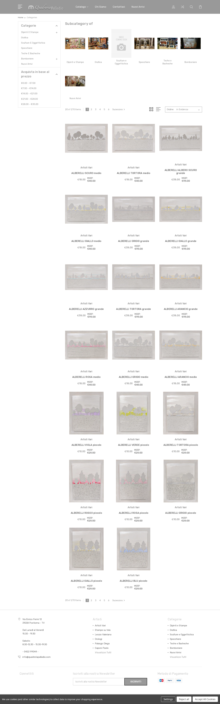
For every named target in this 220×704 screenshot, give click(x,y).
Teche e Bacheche (30, 53)
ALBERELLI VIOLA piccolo (86, 445)
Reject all (184, 699)
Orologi (98, 639)
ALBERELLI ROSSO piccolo (86, 512)
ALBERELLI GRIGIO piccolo (180, 512)
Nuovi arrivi (138, 6)
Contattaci (119, 6)
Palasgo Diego (102, 643)
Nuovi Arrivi (26, 64)
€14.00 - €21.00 (29, 93)
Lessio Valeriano (103, 634)
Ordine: (170, 109)
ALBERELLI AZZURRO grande (86, 309)
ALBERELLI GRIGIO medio (133, 377)
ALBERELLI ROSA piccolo (133, 512)
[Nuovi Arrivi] (75, 81)
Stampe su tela (102, 630)
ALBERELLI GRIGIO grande (133, 241)
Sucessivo (117, 109)
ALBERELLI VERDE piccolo (133, 445)
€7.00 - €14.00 (28, 88)
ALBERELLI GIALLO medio (86, 241)
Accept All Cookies (205, 699)
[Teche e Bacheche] (167, 43)
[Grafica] (98, 43)
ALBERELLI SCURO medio (86, 173)
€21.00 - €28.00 (29, 99)
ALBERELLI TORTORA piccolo (180, 445)
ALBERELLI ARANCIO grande (181, 309)
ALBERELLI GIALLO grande (181, 241)
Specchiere (26, 48)
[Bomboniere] (190, 43)
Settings (168, 699)
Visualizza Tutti (103, 652)
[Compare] (182, 8)
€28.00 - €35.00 (29, 104)
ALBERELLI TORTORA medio (133, 173)
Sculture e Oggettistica (33, 42)
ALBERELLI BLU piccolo (133, 580)
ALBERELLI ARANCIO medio (181, 377)
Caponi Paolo (102, 648)
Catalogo (81, 6)
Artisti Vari (100, 625)
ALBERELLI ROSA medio (86, 377)
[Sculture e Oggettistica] (121, 43)
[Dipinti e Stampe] (75, 43)
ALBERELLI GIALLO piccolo (86, 580)
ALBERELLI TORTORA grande (133, 309)
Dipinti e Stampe (29, 32)
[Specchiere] (144, 43)
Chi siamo (100, 6)
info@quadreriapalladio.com (36, 657)
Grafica (24, 37)
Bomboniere (27, 58)
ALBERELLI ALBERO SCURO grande (181, 172)
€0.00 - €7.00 (28, 83)
